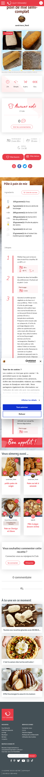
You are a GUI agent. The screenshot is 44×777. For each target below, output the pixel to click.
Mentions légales (27, 732)
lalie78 (33, 520)
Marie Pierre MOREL (11, 520)
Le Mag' (4, 732)
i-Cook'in (4, 739)
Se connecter (13, 563)
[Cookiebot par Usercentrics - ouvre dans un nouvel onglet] (26, 361)
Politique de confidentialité (30, 735)
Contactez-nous (27, 728)
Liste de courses (31, 192)
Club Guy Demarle (7, 730)
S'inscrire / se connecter (11, 771)
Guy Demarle (6, 728)
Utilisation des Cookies (29, 737)
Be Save (4, 737)
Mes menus (34, 156)
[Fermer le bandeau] (40, 361)
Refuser (22, 414)
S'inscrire (29, 563)
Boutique (4, 735)
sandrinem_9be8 (11, 479)
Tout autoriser (22, 407)
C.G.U (24, 730)
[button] (3, 3)
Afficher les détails (29, 400)
